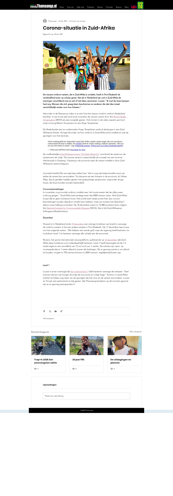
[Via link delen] (61, 310)
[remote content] (86, 144)
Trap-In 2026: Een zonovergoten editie (45, 360)
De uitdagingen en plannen (121, 360)
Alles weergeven (136, 330)
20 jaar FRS (78, 358)
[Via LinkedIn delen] (55, 310)
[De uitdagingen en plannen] (125, 344)
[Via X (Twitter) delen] (50, 310)
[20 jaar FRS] (87, 344)
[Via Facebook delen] (44, 310)
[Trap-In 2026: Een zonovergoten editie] (48, 344)
